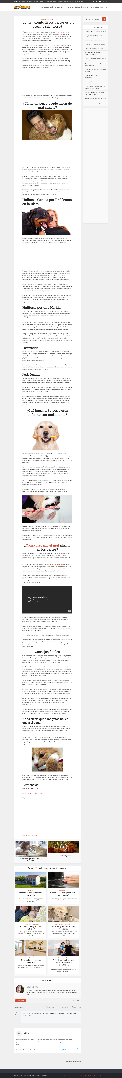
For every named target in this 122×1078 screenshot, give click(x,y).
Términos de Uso (83, 1076)
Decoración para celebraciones (31, 924)
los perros (26, 835)
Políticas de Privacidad (94, 1076)
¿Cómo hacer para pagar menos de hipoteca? (63, 894)
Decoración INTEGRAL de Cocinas (77, 7)
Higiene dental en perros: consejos (33, 793)
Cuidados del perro (47, 19)
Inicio (65, 1076)
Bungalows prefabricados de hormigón (31, 894)
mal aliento (35, 835)
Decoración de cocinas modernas (31, 961)
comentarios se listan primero (70, 1007)
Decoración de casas (39, 1)
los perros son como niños (55, 564)
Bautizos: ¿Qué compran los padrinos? (64, 927)
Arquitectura (17, 1)
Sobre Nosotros (104, 1076)
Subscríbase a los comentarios (73, 1061)
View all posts (20, 1000)
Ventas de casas (63, 890)
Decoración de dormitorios (64, 1)
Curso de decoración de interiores (52, 7)
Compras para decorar (26, 1)
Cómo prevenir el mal (42, 545)
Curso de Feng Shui (96, 7)
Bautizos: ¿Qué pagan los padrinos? (31, 927)
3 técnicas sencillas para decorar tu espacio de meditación (63, 962)
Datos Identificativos (73, 1076)
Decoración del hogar (64, 958)
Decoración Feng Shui (77, 1)
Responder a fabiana (71, 1050)
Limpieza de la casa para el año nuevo (95, 103)
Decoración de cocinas (51, 1)
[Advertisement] (47, 82)
